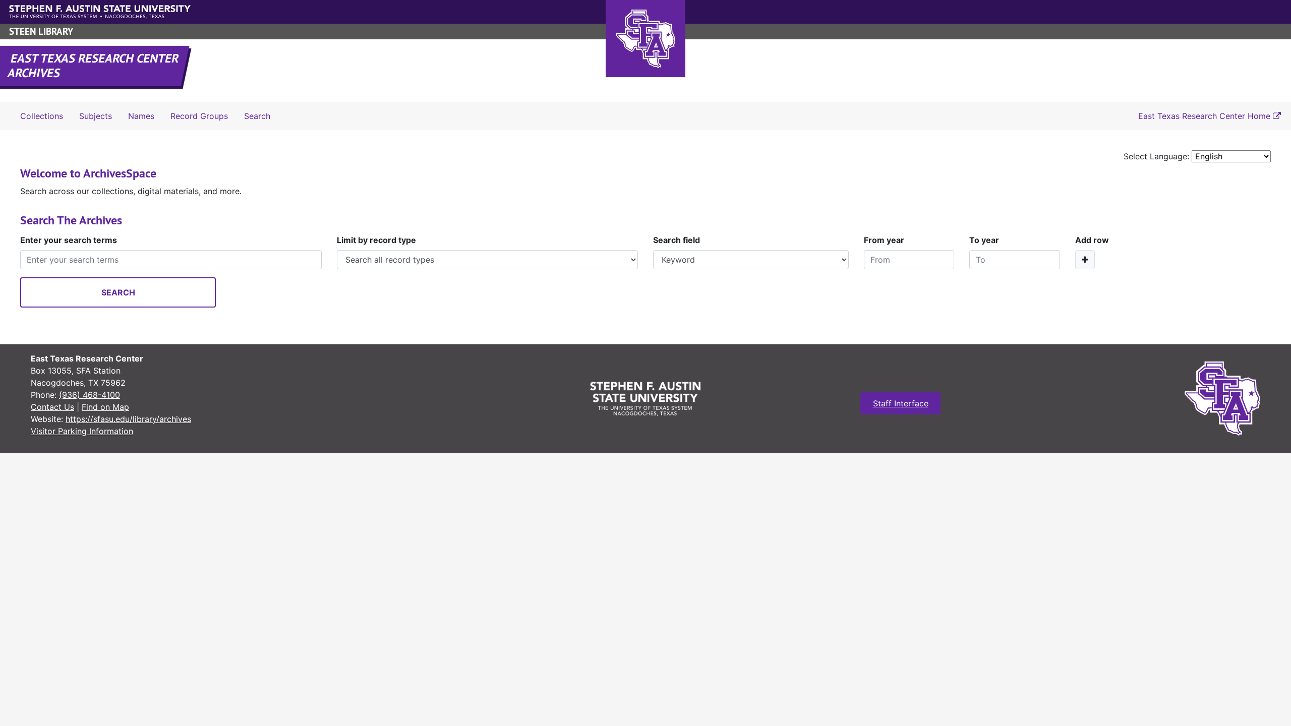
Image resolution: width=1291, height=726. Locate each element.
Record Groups (199, 116)
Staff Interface (900, 403)
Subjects (95, 116)
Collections (41, 116)
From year (884, 240)
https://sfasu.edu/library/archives (128, 419)
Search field (676, 240)
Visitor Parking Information (82, 431)
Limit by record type (376, 240)
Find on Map (105, 407)
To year (984, 240)
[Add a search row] (1085, 259)
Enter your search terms (68, 240)
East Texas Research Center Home (1205, 116)
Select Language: (1156, 156)
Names (141, 116)
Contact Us (52, 407)
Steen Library (41, 31)
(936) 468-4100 (89, 395)
